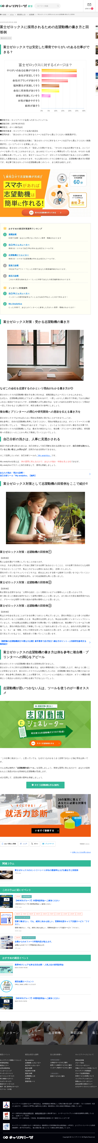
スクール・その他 (5, 1089)
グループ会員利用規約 (82, 1073)
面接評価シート (30, 1081)
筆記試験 (77, 1032)
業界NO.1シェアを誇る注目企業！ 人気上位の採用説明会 (39, 964)
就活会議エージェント (24, 981)
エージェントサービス (7, 1076)
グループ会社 (79, 1063)
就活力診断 (28, 1068)
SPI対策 (27, 1078)
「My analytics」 (44, 455)
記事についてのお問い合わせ (81, 852)
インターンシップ (5, 1071)
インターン (11, 1032)
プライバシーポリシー (82, 1065)
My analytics (29, 1060)
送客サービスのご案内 (57, 1076)
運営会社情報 (79, 1060)
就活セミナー (4, 1065)
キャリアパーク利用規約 (83, 1071)
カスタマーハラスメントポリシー (86, 1086)
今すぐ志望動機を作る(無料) (47, 785)
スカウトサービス (5, 1081)
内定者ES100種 (30, 1071)
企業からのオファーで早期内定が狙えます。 (34, 941)
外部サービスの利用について (84, 1076)
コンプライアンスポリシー (84, 1078)
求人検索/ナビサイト (6, 1078)
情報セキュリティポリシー (84, 1081)
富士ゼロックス (6, 38)
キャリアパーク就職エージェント (11, 1060)
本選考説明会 (4, 1063)
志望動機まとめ (30, 1076)
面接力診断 (28, 1073)
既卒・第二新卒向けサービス (9, 1086)
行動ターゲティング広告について (86, 1068)
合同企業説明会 (5, 1068)
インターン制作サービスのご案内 (61, 1068)
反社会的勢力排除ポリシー (84, 1084)
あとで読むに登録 (10, 844)
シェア (25, 844)
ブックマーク (49, 844)
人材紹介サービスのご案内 (58, 1062)
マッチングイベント (6, 1073)
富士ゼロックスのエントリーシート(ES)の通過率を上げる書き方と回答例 (46, 870)
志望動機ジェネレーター (33, 1063)
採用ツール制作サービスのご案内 (61, 1065)
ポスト (36, 844)
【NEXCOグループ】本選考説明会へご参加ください (37, 900)
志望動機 (55, 1032)
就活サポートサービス (7, 1084)
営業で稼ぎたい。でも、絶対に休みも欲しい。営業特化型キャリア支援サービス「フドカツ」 (52, 922)
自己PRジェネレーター (32, 1065)
